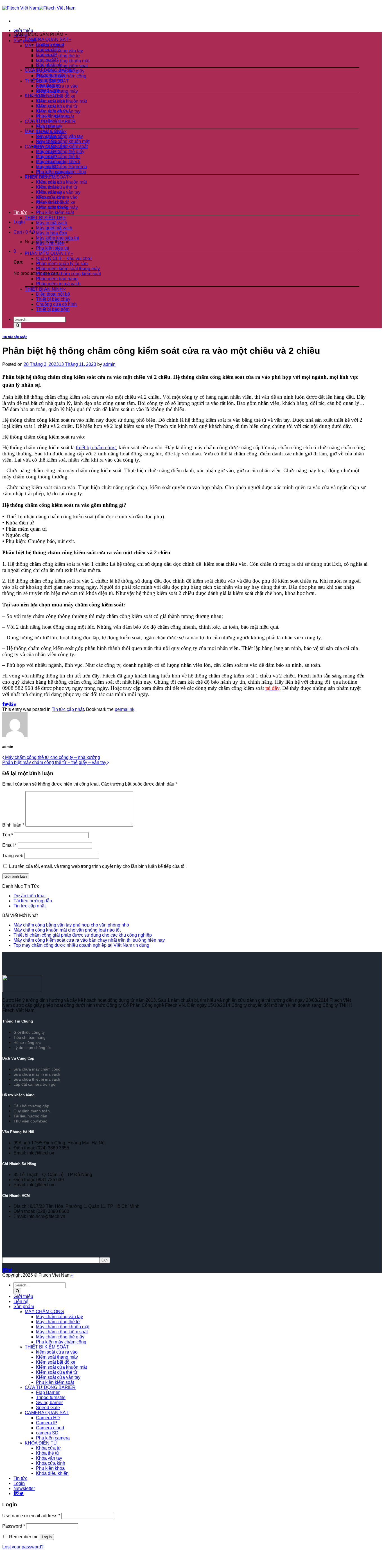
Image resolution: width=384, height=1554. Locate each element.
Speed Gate (48, 90)
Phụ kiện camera (53, 1438)
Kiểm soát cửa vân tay (58, 192)
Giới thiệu (23, 30)
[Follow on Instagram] (6, 1270)
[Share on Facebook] (3, 704)
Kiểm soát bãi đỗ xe (55, 202)
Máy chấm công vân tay (59, 136)
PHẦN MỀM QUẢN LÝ (47, 253)
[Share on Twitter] (6, 704)
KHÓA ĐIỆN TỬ (41, 95)
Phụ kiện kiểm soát (55, 212)
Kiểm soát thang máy (57, 207)
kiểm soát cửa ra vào (57, 197)
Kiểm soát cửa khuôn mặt (61, 182)
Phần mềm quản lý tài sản (62, 263)
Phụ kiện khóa (50, 1468)
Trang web (12, 855)
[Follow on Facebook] (3, 1270)
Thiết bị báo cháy (53, 299)
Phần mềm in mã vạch (58, 283)
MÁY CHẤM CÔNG (44, 131)
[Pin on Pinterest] (10, 704)
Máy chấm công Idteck (58, 161)
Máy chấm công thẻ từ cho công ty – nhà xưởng (52, 757)
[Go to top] (72, 1275)
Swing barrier (49, 80)
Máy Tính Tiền (50, 243)
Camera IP (46, 54)
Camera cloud (50, 44)
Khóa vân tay (49, 126)
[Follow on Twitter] (10, 1270)
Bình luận (13, 825)
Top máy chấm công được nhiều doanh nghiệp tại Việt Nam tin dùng (81, 945)
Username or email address (31, 1515)
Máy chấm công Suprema (61, 166)
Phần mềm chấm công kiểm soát (68, 273)
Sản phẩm (23, 1306)
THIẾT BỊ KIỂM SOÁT (47, 177)
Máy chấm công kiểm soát (62, 65)
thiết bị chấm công (96, 447)
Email (9, 845)
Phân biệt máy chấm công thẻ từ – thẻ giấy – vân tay (54, 762)
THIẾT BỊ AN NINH (44, 289)
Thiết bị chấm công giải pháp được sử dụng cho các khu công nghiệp (82, 935)
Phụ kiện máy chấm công (61, 171)
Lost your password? (23, 1546)
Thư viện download (30, 1121)
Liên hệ (20, 1301)
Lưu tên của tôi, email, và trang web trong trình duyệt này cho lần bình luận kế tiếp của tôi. (98, 866)
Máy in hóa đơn (51, 233)
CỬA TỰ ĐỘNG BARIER (50, 70)
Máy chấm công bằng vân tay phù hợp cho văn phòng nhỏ (71, 925)
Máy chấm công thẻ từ (58, 55)
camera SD (47, 59)
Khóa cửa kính (50, 100)
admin (109, 364)
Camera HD (48, 49)
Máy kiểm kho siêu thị (57, 238)
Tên (7, 834)
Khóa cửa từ (48, 105)
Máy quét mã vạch (54, 227)
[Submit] (17, 325)
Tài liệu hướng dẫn (32, 900)
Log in (47, 1537)
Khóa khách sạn (52, 115)
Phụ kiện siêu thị (52, 248)
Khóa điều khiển (52, 110)
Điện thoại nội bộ (53, 294)
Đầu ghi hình (49, 64)
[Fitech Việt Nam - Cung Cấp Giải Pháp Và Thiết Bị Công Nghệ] (38, 8)
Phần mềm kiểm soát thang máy (68, 268)
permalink (124, 709)
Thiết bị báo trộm (52, 309)
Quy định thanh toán (31, 1111)
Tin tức (20, 212)
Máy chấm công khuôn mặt (62, 60)
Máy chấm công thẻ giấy (60, 151)
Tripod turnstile (50, 75)
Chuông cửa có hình (56, 304)
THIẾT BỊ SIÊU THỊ (44, 217)
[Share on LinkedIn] (14, 704)
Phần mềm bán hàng (57, 278)
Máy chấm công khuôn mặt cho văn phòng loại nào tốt (67, 930)
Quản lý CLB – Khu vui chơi (64, 258)
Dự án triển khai (29, 895)
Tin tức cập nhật (14, 337)
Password (13, 1526)
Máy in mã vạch (51, 222)
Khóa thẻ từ (47, 120)
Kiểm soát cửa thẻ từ (57, 187)
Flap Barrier (48, 85)
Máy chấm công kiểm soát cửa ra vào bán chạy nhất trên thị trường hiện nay (89, 940)
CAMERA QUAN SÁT (47, 39)
